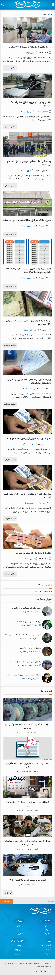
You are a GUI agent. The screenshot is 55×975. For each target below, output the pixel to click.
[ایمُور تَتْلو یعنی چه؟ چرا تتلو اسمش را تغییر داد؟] (47, 638)
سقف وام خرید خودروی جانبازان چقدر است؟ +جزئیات (31, 104)
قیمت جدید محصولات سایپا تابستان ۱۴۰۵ (27, 880)
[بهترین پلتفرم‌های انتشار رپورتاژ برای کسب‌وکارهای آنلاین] (27, 748)
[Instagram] (49, 971)
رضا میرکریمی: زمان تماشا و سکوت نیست (25, 661)
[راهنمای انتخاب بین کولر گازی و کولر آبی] (47, 611)
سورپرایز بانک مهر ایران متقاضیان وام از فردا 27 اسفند (27, 220)
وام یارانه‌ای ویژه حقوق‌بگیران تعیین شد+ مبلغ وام (29, 438)
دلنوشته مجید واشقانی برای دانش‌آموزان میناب (23, 674)
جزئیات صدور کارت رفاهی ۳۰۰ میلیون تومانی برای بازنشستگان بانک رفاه (28, 381)
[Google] (41, 971)
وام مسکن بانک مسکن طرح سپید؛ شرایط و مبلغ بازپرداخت (29, 163)
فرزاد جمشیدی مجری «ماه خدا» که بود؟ (26, 621)
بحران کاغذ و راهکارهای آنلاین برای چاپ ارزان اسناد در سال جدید (27, 843)
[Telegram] (45, 971)
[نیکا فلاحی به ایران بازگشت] (47, 651)
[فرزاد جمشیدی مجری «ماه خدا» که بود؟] (47, 625)
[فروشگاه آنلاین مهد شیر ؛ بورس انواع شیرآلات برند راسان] (27, 787)
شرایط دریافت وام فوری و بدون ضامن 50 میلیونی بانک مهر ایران (28, 322)
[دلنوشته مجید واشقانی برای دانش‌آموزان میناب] (47, 678)
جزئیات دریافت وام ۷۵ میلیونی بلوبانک (33, 553)
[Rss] (37, 971)
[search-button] (2, 4)
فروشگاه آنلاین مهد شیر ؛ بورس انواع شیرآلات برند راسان (27, 804)
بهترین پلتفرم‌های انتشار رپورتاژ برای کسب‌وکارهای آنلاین (27, 765)
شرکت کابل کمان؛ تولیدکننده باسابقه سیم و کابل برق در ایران (27, 726)
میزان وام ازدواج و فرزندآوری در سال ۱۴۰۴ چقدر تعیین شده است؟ (27, 495)
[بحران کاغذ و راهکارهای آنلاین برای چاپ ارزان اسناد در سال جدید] (27, 826)
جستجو (6, 901)
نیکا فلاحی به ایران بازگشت (30, 648)
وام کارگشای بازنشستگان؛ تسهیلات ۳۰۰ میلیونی (29, 47)
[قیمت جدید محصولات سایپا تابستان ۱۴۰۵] (27, 865)
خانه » (49, 14)
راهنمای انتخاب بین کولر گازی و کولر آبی (26, 608)
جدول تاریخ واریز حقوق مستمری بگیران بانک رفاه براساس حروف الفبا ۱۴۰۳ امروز (28, 270)
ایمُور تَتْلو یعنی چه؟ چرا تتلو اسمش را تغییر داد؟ (23, 634)
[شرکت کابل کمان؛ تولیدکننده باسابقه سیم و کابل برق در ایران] (27, 709)
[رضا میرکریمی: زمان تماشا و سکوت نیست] (47, 665)
